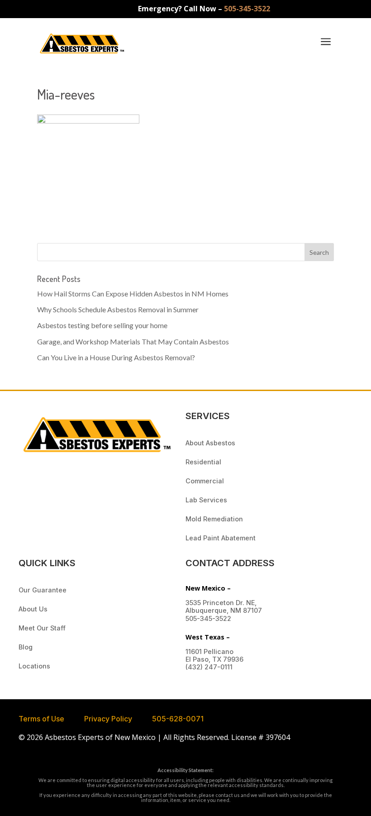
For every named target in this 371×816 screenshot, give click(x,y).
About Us (33, 609)
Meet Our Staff (42, 628)
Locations (34, 666)
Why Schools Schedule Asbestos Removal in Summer (118, 309)
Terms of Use (41, 718)
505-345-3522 (247, 9)
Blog (26, 647)
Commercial (205, 481)
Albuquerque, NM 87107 (224, 610)
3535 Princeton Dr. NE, (221, 602)
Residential (203, 462)
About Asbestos (210, 443)
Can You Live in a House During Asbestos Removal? (116, 357)
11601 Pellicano (209, 651)
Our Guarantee (43, 590)
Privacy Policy (108, 718)
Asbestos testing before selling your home (102, 325)
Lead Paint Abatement (221, 538)
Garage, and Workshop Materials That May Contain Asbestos (133, 341)
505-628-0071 (178, 718)
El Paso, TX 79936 (214, 659)
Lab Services (206, 500)
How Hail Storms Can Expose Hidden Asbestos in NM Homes (132, 293)
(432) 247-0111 (209, 667)
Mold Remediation (214, 519)
